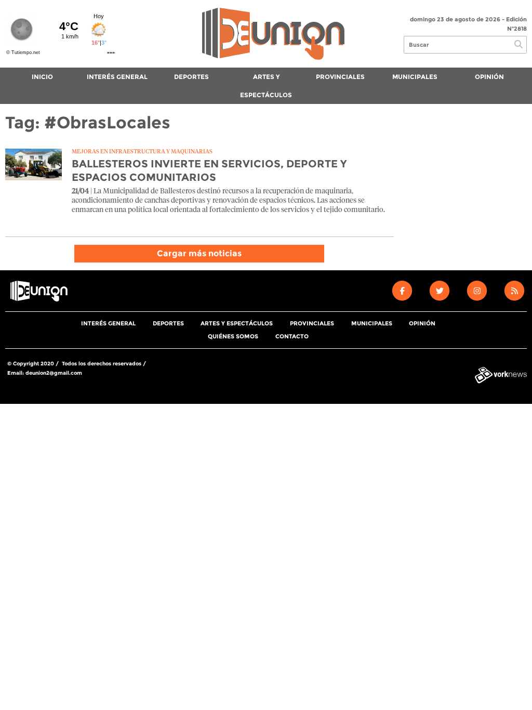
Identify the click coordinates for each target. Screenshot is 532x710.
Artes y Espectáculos (266, 86)
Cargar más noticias (199, 253)
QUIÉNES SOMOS (233, 336)
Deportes (191, 77)
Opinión (489, 77)
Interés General (117, 77)
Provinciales (340, 77)
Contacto (292, 336)
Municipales (414, 77)
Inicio (42, 77)
